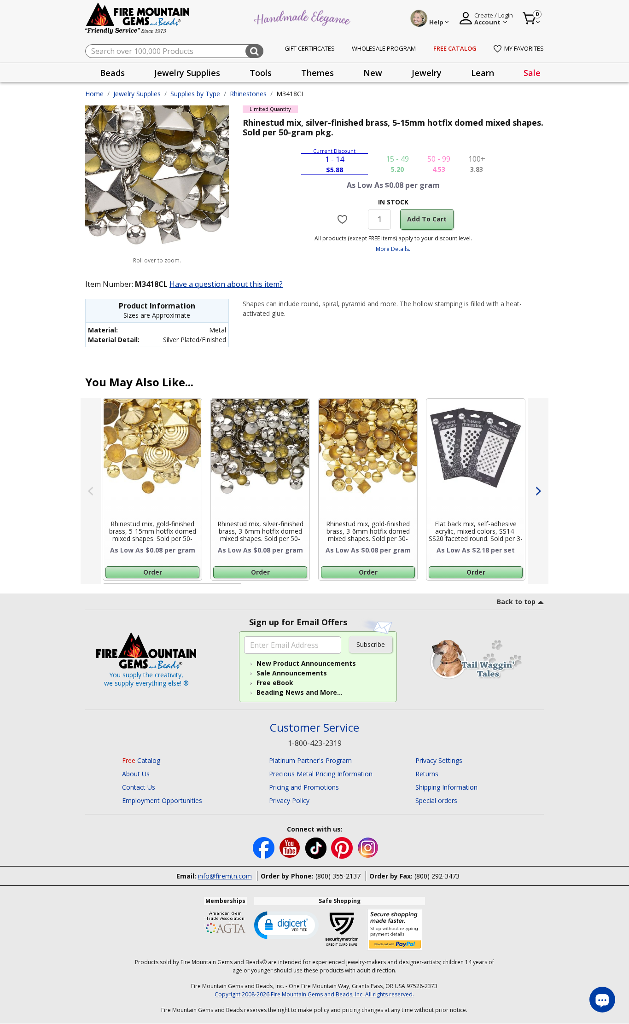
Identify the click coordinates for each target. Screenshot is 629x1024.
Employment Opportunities (162, 800)
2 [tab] (250, 587)
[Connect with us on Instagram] (368, 847)
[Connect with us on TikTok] (316, 847)
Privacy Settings (438, 760)
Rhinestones (248, 93)
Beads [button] (112, 72)
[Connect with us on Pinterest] (343, 847)
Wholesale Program (384, 48)
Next (538, 491)
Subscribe (370, 644)
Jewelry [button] (427, 72)
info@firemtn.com (225, 876)
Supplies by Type (195, 93)
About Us (136, 773)
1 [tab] (108, 587)
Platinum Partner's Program (310, 760)
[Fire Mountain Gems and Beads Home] (137, 17)
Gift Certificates (310, 48)
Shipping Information (446, 787)
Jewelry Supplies (137, 93)
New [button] (372, 72)
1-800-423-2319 (315, 743)
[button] (286, 924)
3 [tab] (392, 587)
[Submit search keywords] (254, 51)
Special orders (436, 800)
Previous (91, 491)
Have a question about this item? (226, 284)
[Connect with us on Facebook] (264, 847)
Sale (532, 72)
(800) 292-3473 (437, 876)
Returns (426, 773)
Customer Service (314, 727)
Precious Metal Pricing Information (321, 773)
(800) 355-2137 (338, 876)
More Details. (393, 249)
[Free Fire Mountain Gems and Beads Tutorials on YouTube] (291, 847)
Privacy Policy (289, 800)
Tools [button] (261, 72)
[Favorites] (344, 219)
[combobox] (174, 51)
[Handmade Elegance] (303, 17)
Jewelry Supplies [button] (187, 72)
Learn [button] (482, 72)
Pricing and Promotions (304, 787)
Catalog (141, 760)
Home (94, 93)
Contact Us (138, 787)
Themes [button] (317, 72)
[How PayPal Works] (395, 930)
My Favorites (524, 48)
